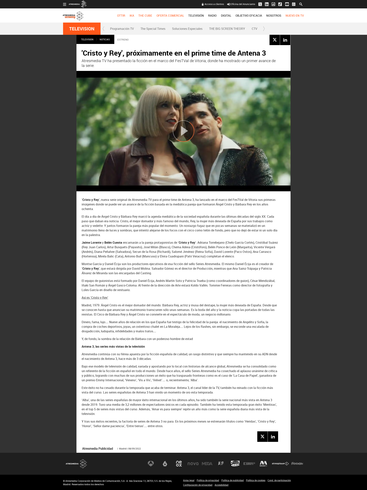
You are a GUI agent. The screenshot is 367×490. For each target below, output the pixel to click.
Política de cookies (255, 480)
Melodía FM (263, 463)
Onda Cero (235, 463)
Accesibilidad (221, 484)
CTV (254, 29)
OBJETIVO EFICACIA (248, 15)
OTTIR (121, 15)
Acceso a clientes (214, 4)
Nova (193, 463)
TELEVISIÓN (196, 15)
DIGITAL (226, 15)
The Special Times (152, 29)
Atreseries (221, 463)
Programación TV (122, 29)
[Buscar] (301, 4)
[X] (275, 40)
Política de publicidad (232, 480)
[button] (104, 28)
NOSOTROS (273, 15)
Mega (207, 463)
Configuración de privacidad (197, 484)
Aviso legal (188, 480)
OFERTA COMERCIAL (170, 15)
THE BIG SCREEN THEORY (227, 29)
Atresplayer (280, 463)
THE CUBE (145, 15)
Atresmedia (76, 464)
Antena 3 (151, 463)
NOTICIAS (105, 39)
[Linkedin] (285, 40)
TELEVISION (81, 29)
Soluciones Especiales (187, 29)
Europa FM (249, 463)
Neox (179, 463)
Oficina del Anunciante (243, 4)
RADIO (212, 15)
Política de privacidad (208, 480)
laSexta (165, 463)
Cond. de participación (279, 480)
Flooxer (297, 463)
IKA (132, 15)
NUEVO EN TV (295, 15)
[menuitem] (121, 15)
